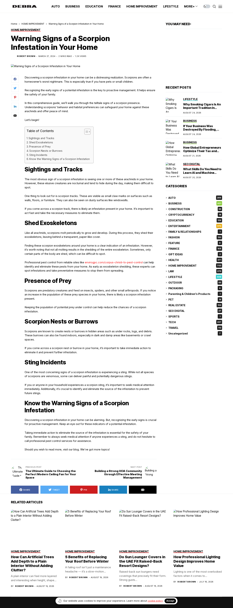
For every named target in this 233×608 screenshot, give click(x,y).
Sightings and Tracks (41, 138)
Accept (170, 600)
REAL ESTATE (194, 305)
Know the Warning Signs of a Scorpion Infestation (59, 158)
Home (14, 23)
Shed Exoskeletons (41, 142)
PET (194, 299)
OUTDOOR (194, 282)
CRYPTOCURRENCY (194, 214)
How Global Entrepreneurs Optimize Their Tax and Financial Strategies (202, 151)
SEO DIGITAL (194, 310)
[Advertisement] (194, 57)
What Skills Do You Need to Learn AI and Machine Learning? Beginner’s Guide (202, 174)
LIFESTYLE (194, 276)
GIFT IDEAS (194, 254)
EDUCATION (194, 220)
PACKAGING (194, 288)
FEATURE (194, 243)
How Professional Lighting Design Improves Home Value (196, 561)
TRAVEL (194, 327)
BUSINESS (194, 203)
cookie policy (155, 600)
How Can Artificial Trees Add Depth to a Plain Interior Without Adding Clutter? (32, 563)
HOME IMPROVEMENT (32, 23)
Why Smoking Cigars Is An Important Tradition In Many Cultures (202, 107)
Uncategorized (194, 333)
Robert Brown (26, 56)
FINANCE (194, 248)
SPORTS (194, 316)
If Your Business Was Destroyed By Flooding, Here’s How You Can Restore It (200, 131)
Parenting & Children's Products (194, 293)
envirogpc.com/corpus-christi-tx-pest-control (114, 262)
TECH (194, 322)
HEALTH (194, 260)
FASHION (194, 237)
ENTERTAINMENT (194, 226)
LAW (194, 271)
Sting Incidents (38, 154)
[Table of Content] (87, 132)
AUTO (194, 197)
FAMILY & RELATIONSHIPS (194, 231)
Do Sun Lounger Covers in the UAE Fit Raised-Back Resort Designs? (142, 561)
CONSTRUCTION (194, 209)
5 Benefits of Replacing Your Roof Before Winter (87, 559)
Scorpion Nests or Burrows (45, 150)
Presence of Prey (40, 146)
